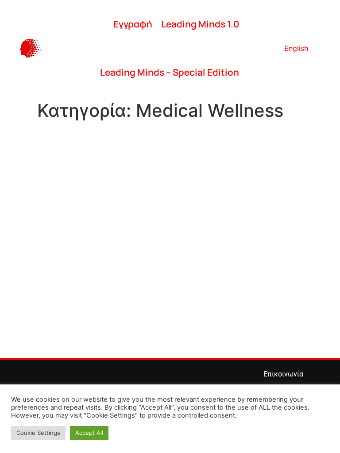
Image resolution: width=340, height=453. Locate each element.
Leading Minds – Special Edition (169, 72)
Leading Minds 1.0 (200, 24)
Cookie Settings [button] (38, 432)
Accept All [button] (89, 432)
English (296, 48)
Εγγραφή (132, 24)
